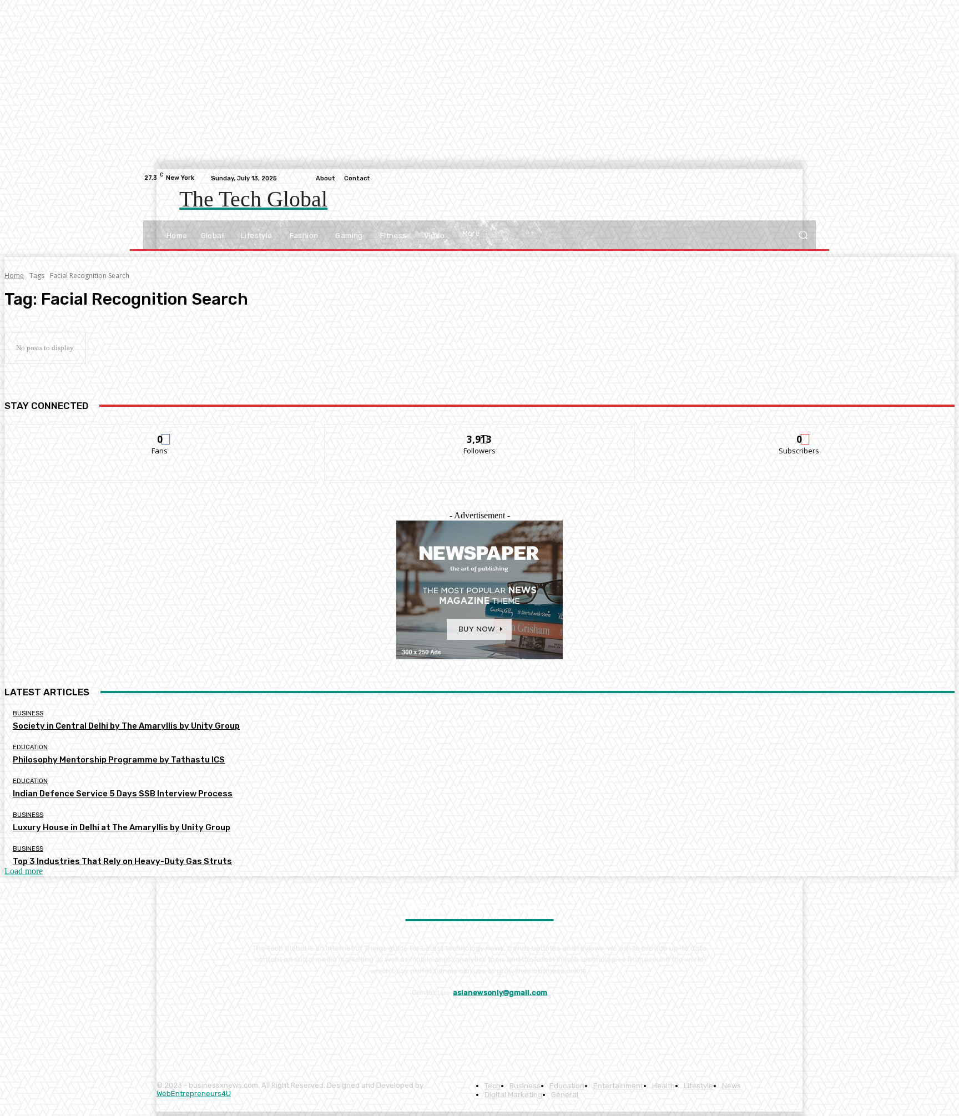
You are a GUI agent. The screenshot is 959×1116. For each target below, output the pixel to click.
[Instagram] (769, 178)
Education (30, 747)
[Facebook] (756, 178)
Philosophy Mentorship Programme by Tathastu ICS (119, 760)
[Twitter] (782, 178)
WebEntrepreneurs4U (194, 1093)
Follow (480, 432)
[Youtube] (809, 178)
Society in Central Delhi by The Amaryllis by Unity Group (126, 726)
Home (14, 275)
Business (28, 713)
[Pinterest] (260, 1020)
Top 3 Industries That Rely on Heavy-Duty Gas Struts (122, 861)
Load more (23, 871)
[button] (803, 235)
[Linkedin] (229, 1020)
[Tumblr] (290, 1020)
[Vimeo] (795, 178)
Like (160, 432)
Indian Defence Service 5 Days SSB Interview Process (123, 794)
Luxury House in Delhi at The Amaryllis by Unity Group (121, 827)
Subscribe (800, 432)
